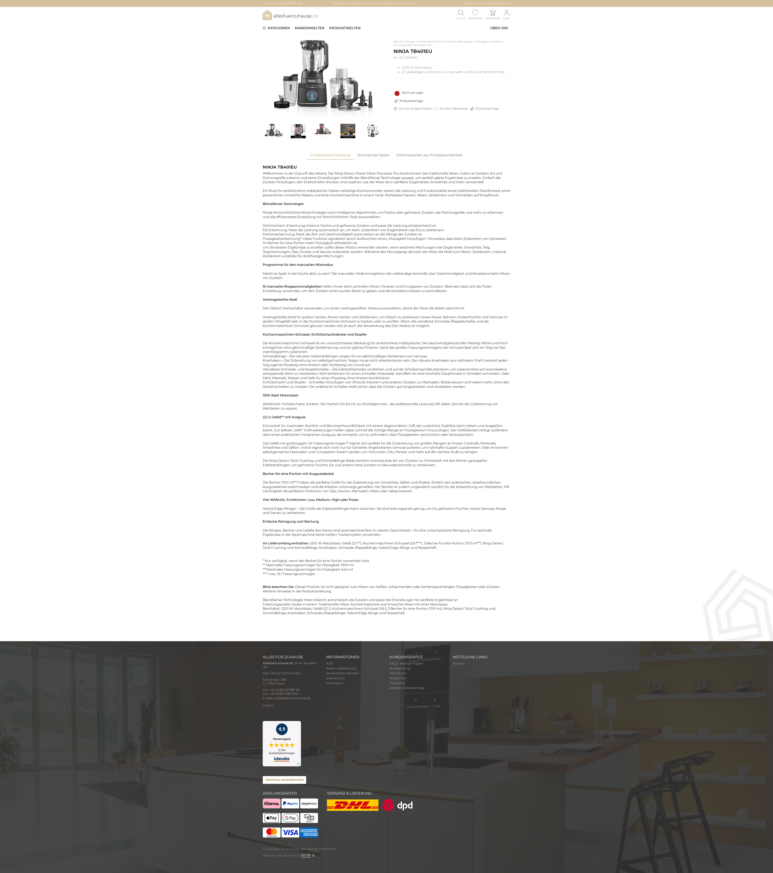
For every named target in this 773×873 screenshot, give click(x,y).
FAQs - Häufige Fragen (406, 663)
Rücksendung (400, 668)
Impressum (334, 683)
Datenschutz (335, 678)
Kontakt (459, 663)
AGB (329, 663)
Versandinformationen (342, 673)
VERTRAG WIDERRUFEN (284, 780)
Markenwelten (309, 28)
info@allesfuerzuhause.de (292, 698)
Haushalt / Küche (430, 41)
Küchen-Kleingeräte (459, 41)
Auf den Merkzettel (453, 108)
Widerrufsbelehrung (341, 668)
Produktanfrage (411, 101)
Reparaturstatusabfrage (407, 688)
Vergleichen (398, 678)
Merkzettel (397, 683)
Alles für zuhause (404, 41)
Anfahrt (268, 705)
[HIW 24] (306, 855)
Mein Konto (398, 673)
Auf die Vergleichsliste (415, 108)
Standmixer (424, 45)
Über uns (499, 28)
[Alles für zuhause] (290, 15)
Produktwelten (345, 28)
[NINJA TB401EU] (323, 80)
